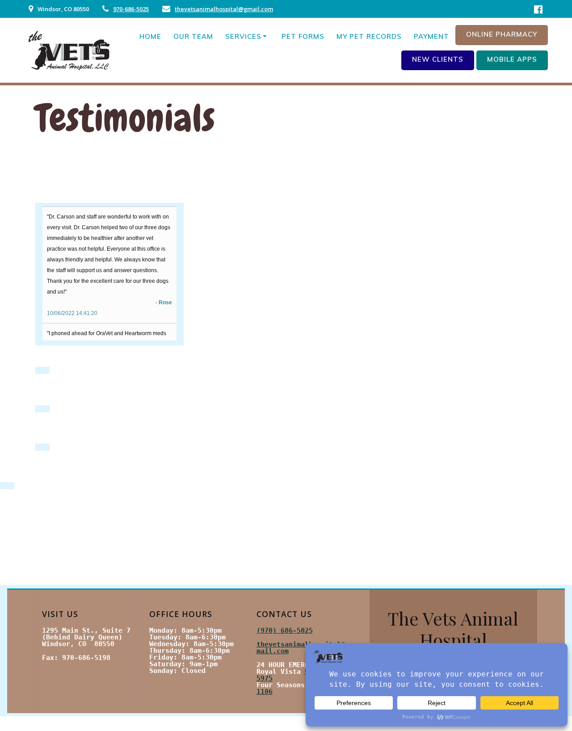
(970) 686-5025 (285, 630)
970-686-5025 (131, 9)
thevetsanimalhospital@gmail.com (224, 9)
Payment (431, 36)
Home (150, 36)
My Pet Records (369, 36)
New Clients (437, 59)
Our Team (193, 36)
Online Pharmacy (501, 34)
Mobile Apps (512, 59)
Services (243, 36)
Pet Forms (303, 36)
